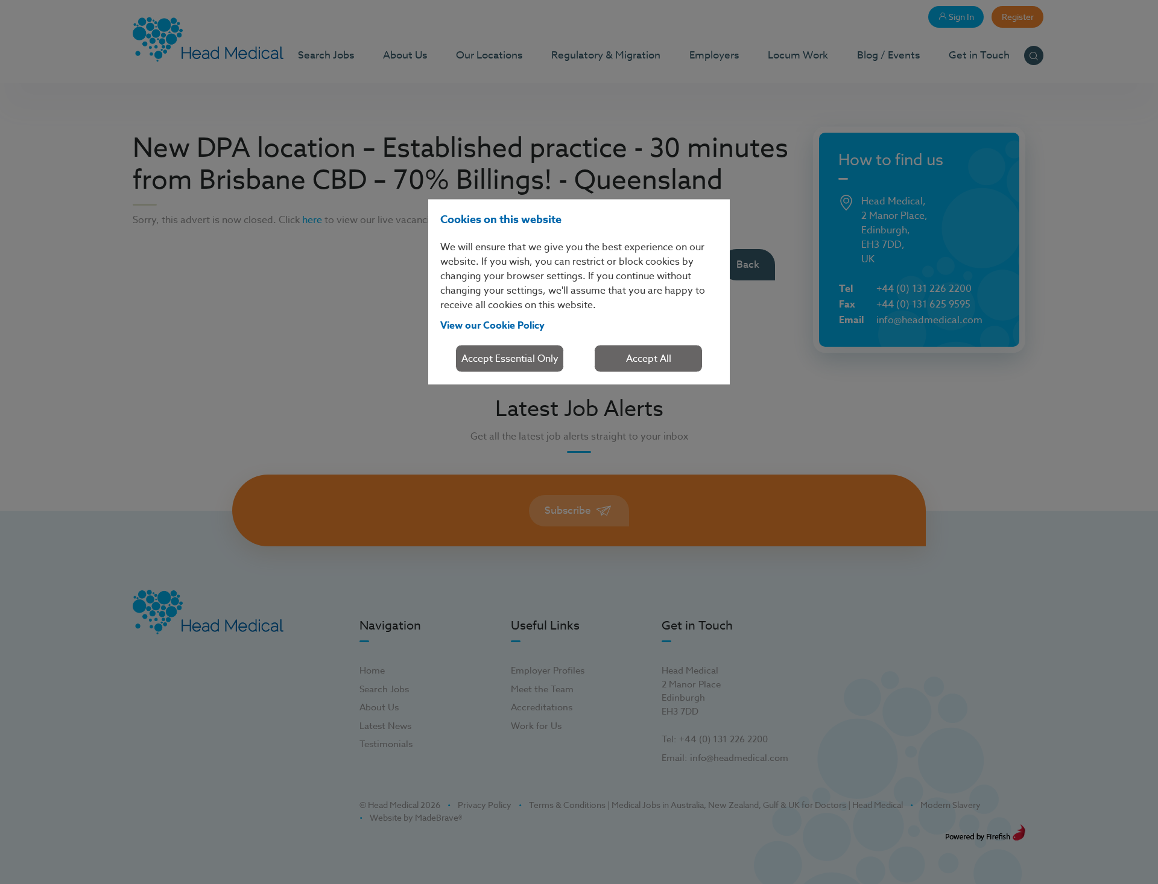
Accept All (648, 358)
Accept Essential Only (509, 358)
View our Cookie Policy (492, 325)
